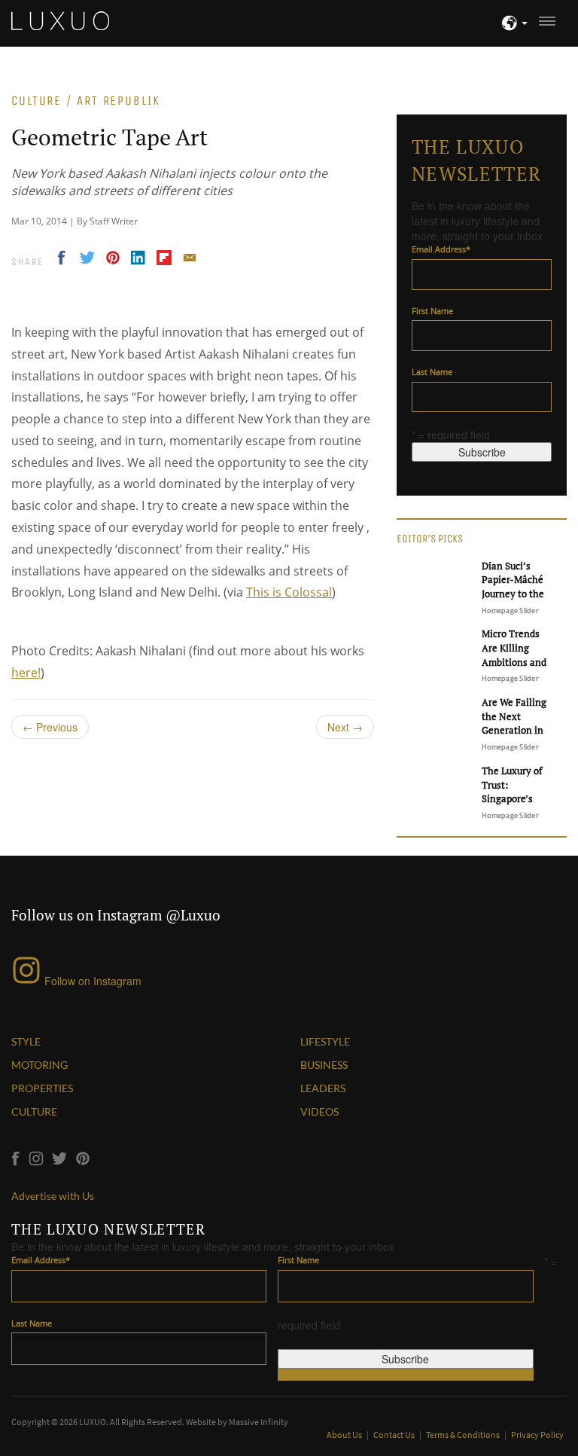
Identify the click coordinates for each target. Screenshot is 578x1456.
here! (26, 672)
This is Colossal (289, 592)
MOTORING (39, 1064)
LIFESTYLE (325, 1041)
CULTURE (34, 1111)
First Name (432, 310)
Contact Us (394, 1434)
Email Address (441, 249)
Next (345, 726)
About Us (345, 1434)
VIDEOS (319, 1111)
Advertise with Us (52, 1195)
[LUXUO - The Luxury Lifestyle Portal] (60, 19)
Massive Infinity (258, 1421)
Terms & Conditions (463, 1434)
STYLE (26, 1041)
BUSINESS (324, 1064)
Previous (50, 726)
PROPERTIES (42, 1088)
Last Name (432, 371)
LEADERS (322, 1088)
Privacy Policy (537, 1434)
